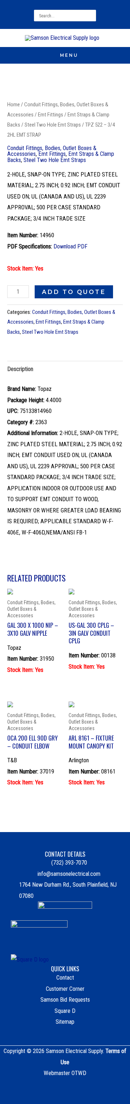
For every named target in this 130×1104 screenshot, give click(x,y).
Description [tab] (20, 369)
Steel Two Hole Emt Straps (53, 125)
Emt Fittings (50, 114)
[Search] (91, 15)
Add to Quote (74, 291)
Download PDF (70, 246)
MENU (69, 55)
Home (13, 104)
